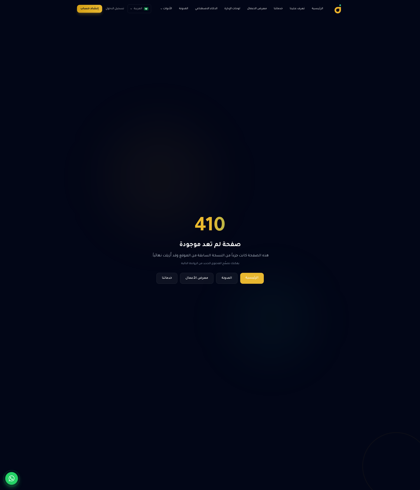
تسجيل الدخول (115, 8)
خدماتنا (278, 8)
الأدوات (167, 8)
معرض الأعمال (197, 278)
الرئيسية (317, 8)
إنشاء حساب (89, 8)
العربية (138, 8)
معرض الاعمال (257, 8)
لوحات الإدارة (232, 8)
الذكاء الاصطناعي (206, 8)
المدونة (183, 8)
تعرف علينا (297, 8)
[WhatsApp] (11, 478)
